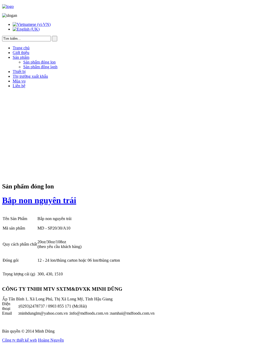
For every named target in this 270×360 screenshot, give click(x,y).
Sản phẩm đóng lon (39, 62)
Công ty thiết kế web (19, 340)
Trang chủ (21, 48)
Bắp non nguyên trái (39, 200)
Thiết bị (19, 71)
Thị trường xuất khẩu (30, 76)
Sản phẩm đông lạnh (40, 67)
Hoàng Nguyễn (51, 340)
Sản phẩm (21, 57)
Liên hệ (19, 86)
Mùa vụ (19, 81)
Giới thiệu (21, 52)
